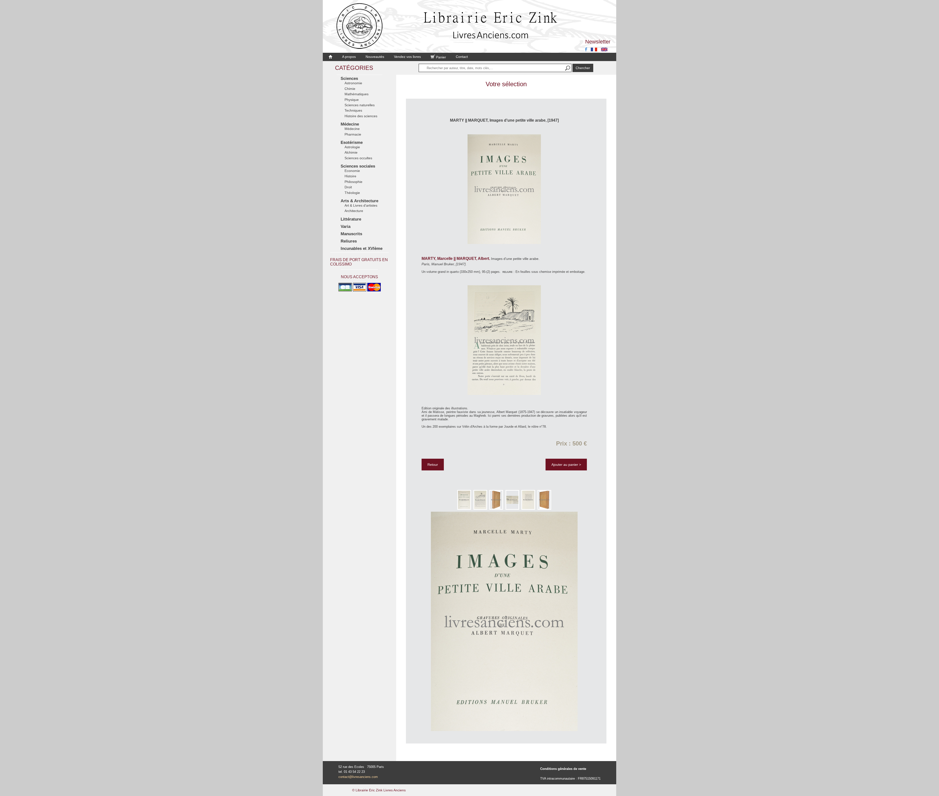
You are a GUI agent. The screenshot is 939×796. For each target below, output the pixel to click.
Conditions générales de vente (563, 769)
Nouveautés (375, 57)
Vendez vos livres (407, 57)
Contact (462, 57)
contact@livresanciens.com (358, 777)
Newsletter (597, 42)
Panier (440, 57)
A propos (349, 57)
